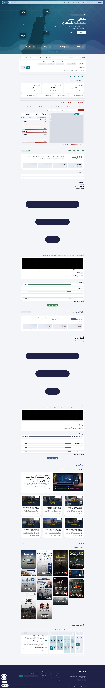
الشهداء (54, 110)
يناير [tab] (81, 633)
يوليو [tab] (81, 644)
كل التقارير (23, 464)
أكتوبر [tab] (78, 648)
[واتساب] (80, 680)
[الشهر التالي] (50, 633)
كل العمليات (43, 63)
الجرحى (48, 110)
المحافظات (83, 2)
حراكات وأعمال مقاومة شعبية (72, 110)
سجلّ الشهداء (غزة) (57, 679)
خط (78, 188)
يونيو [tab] (77, 641)
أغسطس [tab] (77, 644)
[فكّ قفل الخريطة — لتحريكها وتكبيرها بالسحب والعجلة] (51, 114)
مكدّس (80, 188)
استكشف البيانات (81, 32)
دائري (76, 188)
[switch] (10, 2)
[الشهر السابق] (73, 633)
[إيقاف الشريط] (20, 57)
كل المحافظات (52, 63)
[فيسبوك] (85, 680)
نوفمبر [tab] (81, 651)
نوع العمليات (82, 254)
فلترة (80, 114)
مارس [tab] (81, 637)
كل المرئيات (23, 543)
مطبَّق (28, 67)
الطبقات (76, 114)
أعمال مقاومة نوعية (61, 110)
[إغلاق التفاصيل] (22, 633)
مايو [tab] (81, 641)
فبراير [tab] (77, 633)
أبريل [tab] (77, 637)
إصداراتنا (69, 2)
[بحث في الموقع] (15, 2)
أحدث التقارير (72, 32)
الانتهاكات (80, 110)
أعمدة (83, 188)
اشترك (21, 675)
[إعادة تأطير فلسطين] (51, 120)
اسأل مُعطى (5, 2)
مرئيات (73, 2)
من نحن (64, 2)
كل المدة (73, 63)
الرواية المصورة (44, 677)
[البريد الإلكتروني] (78, 680)
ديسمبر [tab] (78, 651)
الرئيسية (94, 2)
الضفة (62, 63)
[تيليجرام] (82, 680)
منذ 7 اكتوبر (90, 2)
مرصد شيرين (44, 675)
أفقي (77, 188)
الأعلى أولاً (22, 117)
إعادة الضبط (23, 67)
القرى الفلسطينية (43, 673)
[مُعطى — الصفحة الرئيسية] (100, 2)
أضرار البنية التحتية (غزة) (56, 680)
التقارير (78, 2)
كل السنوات (82, 184)
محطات (58, 677)
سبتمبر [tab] (82, 648)
